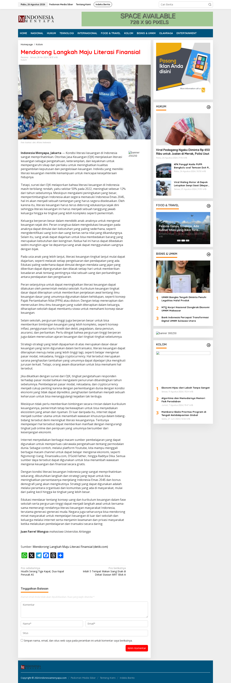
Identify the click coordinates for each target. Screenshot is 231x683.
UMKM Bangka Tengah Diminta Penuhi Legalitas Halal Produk (184, 299)
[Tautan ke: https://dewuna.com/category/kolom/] (208, 345)
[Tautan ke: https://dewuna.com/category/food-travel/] (208, 206)
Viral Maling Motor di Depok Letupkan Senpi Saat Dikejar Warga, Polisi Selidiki (191, 184)
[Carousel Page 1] (179, 240)
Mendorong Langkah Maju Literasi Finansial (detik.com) (70, 547)
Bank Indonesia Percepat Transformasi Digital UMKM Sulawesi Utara (185, 319)
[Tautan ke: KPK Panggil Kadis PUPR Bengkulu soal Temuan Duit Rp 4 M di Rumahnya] (163, 170)
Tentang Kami (108, 677)
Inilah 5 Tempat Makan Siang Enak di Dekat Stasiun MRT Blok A (104, 571)
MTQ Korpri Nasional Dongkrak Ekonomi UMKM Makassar (185, 309)
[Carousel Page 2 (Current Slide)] (183, 240)
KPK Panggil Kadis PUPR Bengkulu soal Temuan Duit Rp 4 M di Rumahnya (192, 166)
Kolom (24, 60)
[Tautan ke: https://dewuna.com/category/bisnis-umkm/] (208, 254)
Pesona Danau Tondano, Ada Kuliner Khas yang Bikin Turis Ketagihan (179, 228)
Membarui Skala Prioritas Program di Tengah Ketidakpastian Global (184, 413)
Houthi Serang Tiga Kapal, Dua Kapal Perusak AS (42, 571)
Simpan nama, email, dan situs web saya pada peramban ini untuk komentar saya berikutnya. (78, 640)
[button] (210, 4)
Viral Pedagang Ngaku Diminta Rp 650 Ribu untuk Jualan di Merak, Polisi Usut (183, 151)
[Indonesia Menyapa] (36, 18)
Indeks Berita (127, 677)
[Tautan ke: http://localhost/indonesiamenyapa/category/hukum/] (208, 107)
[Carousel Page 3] (187, 240)
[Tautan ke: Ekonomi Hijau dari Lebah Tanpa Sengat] (183, 367)
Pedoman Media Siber (83, 677)
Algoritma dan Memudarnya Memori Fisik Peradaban (183, 400)
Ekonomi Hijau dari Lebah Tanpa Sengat (186, 387)
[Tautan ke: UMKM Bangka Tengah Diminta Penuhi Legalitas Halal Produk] (183, 277)
